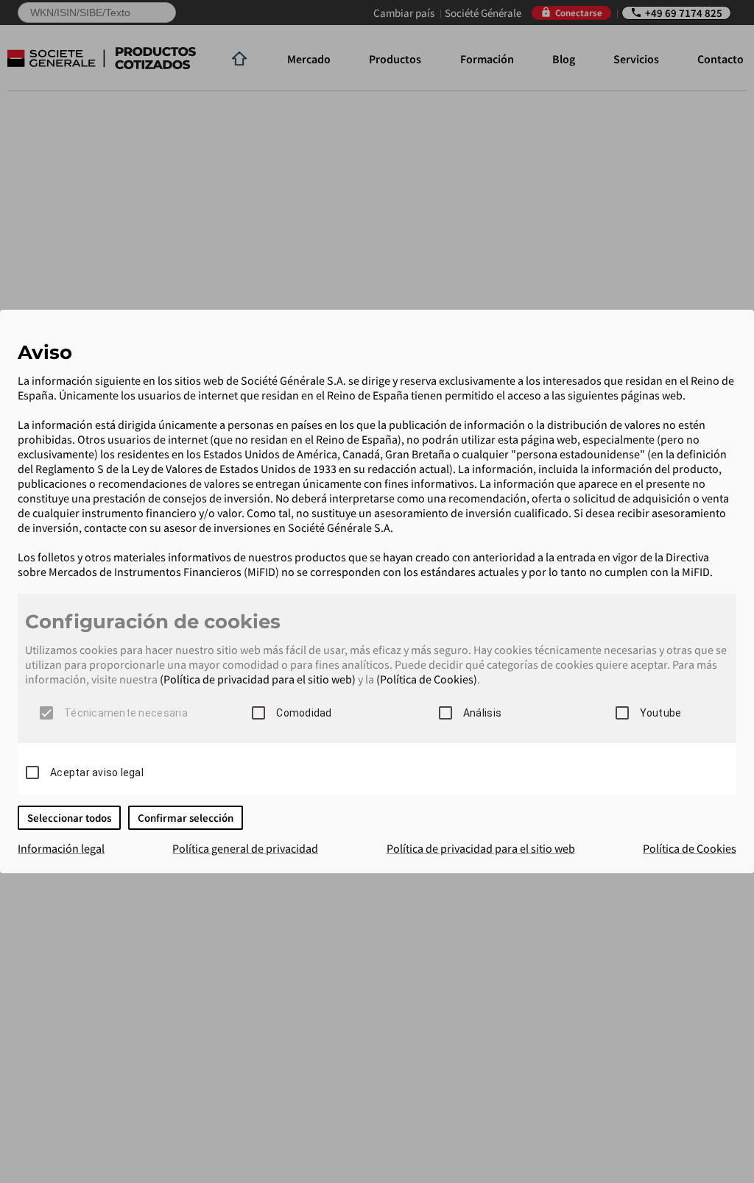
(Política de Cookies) (426, 679)
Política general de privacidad (245, 848)
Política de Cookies (689, 848)
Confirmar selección (185, 818)
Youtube (661, 713)
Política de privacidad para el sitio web (481, 848)
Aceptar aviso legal (97, 772)
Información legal (61, 848)
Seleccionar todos (69, 818)
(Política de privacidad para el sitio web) (258, 679)
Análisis (482, 713)
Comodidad (303, 713)
